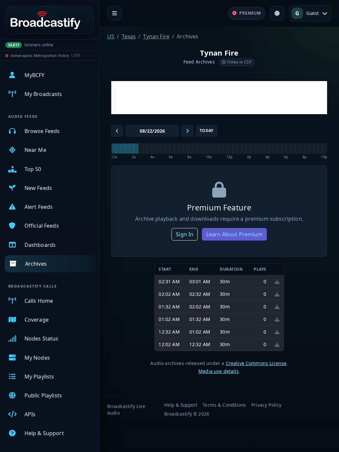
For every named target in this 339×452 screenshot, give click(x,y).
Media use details (218, 371)
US (110, 36)
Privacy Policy (266, 405)
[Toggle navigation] (114, 13)
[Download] (277, 281)
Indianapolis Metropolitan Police (40, 55)
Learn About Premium (234, 234)
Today (207, 130)
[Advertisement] (219, 97)
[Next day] (187, 131)
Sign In (184, 234)
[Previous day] (117, 131)
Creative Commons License (256, 363)
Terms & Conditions (224, 405)
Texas (129, 36)
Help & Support (180, 405)
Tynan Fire (156, 36)
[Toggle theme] (277, 13)
